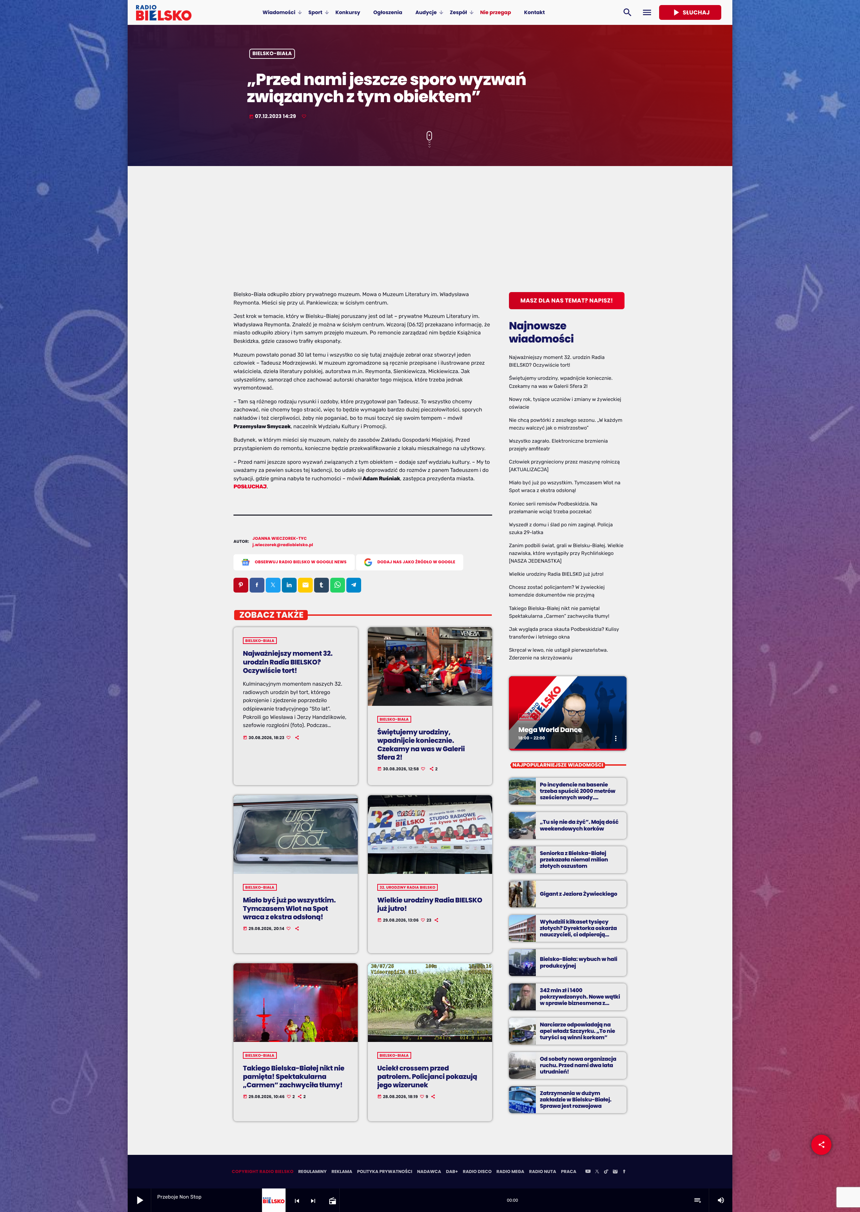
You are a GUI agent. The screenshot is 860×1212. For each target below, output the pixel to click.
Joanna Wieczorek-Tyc (280, 538)
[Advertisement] (430, 240)
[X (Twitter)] (597, 1172)
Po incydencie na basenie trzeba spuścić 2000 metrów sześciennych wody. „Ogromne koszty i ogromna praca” (578, 797)
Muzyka (529, 717)
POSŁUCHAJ (250, 486)
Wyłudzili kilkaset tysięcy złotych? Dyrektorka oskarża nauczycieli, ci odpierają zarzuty (578, 931)
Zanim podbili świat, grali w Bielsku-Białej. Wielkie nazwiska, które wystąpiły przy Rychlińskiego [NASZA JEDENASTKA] (566, 553)
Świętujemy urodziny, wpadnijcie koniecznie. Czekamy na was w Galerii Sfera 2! (421, 744)
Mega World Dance (550, 729)
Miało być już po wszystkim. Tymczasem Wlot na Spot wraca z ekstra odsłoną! (289, 908)
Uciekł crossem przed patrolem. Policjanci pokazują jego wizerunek (427, 1076)
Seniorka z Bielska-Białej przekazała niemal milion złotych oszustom (574, 859)
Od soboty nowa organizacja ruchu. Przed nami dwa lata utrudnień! (578, 1065)
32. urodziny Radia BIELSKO (407, 887)
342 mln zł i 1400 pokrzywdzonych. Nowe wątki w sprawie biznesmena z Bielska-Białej (580, 1000)
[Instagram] (615, 1172)
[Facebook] (624, 1172)
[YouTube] (588, 1172)
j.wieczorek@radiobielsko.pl (283, 545)
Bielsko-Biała (272, 53)
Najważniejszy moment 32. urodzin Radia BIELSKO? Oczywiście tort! (288, 662)
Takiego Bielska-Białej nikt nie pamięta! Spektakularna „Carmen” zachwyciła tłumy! (293, 1076)
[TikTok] (606, 1172)
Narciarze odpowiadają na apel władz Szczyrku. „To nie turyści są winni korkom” (577, 1031)
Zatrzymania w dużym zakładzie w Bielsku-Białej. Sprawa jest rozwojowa (575, 1099)
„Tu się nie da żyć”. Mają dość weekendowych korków (579, 825)
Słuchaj (690, 12)
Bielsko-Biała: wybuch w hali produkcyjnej (578, 962)
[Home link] (163, 12)
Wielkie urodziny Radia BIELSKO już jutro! (429, 904)
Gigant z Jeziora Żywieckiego (578, 894)
